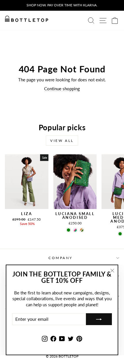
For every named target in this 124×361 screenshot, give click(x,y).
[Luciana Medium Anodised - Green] (120, 234)
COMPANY (60, 258)
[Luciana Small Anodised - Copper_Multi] (82, 230)
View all (62, 140)
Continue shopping (62, 88)
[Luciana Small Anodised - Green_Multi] (75, 230)
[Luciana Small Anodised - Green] (68, 230)
